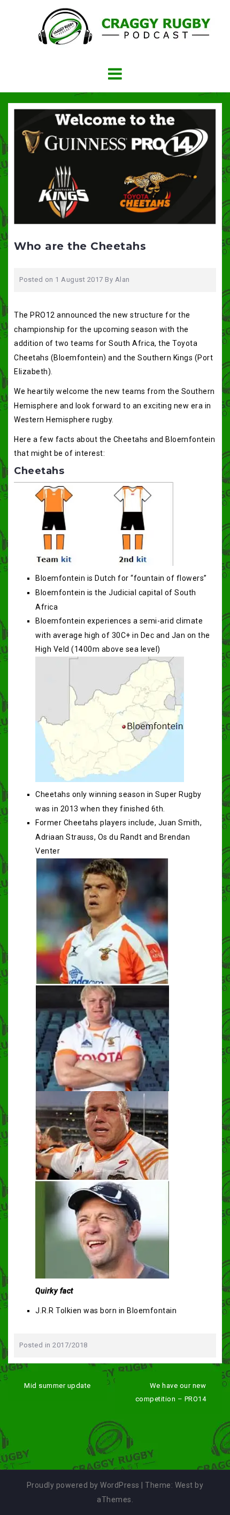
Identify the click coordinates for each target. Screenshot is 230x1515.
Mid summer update (57, 1386)
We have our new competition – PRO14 (170, 1392)
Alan (122, 279)
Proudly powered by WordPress (83, 1485)
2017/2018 (70, 1345)
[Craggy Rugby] (115, 26)
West (184, 1485)
